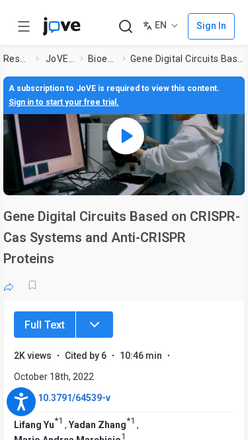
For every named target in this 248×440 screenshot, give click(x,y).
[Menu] (94, 324)
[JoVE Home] (61, 26)
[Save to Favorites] (32, 285)
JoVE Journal (60, 58)
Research (16, 58)
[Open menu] (23, 26)
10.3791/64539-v (74, 398)
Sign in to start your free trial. (64, 102)
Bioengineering (102, 58)
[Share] (8, 285)
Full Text (44, 325)
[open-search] (125, 26)
